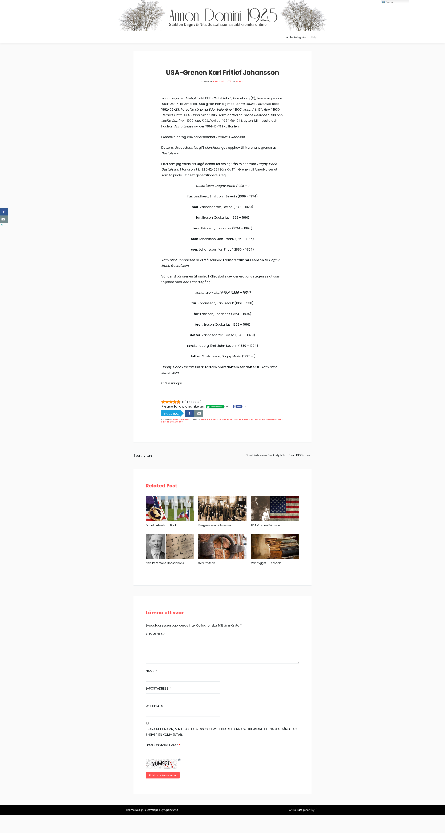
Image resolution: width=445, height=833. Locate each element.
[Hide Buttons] (1, 224)
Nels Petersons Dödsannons (165, 563)
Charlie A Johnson (222, 419)
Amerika (177, 419)
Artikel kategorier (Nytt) (303, 810)
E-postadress (158, 688)
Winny (239, 81)
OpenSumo (171, 810)
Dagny (187, 419)
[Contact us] (198, 413)
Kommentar (155, 634)
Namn (151, 671)
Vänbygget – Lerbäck (266, 563)
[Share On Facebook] (189, 413)
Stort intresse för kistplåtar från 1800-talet (279, 455)
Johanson (270, 419)
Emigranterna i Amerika (214, 525)
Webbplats (154, 706)
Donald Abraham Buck (161, 525)
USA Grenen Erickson (265, 525)
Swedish (389, 2)
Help (314, 37)
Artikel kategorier (296, 37)
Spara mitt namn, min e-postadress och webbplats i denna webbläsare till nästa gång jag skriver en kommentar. (221, 732)
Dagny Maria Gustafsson (248, 419)
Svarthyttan (143, 455)
